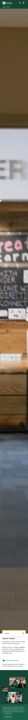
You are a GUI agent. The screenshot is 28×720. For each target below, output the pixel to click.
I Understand (8, 716)
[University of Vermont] (7, 4)
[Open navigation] (23, 633)
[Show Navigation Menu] (23, 2)
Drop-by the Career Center (11, 660)
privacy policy (8, 713)
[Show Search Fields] (20, 2)
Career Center (6, 7)
